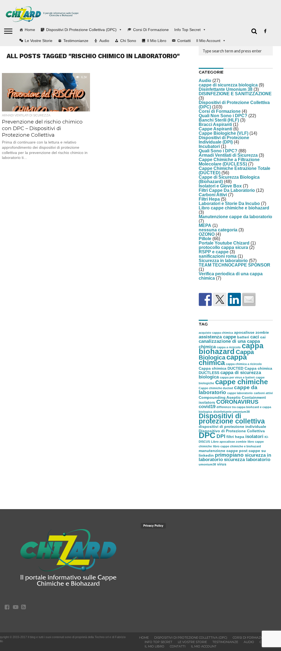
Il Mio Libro (156, 40)
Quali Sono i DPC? (218, 150)
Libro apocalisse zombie (228, 441)
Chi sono (128, 40)
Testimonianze (75, 40)
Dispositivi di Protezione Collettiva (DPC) (81, 29)
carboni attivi (263, 393)
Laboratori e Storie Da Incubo (229, 203)
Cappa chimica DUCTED (221, 368)
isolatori (254, 436)
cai (263, 337)
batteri (243, 337)
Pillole (205, 238)
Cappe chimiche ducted (216, 388)
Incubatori (209, 146)
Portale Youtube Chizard (224, 243)
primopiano (229, 455)
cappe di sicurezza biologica (228, 85)
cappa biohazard (231, 349)
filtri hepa (235, 436)
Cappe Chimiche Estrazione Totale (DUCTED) (234, 170)
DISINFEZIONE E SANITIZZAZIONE (235, 93)
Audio (104, 40)
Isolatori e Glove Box (220, 186)
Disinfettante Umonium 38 (225, 89)
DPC (207, 435)
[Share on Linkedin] (234, 299)
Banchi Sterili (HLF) (219, 120)
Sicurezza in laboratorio (223, 260)
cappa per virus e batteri (237, 377)
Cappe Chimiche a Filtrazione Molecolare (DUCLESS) (229, 161)
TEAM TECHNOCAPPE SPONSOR (234, 265)
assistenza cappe (217, 336)
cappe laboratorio (240, 393)
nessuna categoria (218, 230)
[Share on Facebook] (205, 299)
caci (254, 336)
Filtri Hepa (209, 199)
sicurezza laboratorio (247, 459)
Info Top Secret (187, 29)
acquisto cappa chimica (216, 332)
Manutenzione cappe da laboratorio (235, 216)
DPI (221, 436)
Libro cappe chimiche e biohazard (234, 208)
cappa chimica (223, 359)
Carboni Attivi (213, 194)
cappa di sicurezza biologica (230, 375)
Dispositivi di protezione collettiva (232, 418)
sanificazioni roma (218, 256)
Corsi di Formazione (151, 29)
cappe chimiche (241, 382)
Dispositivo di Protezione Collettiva (232, 431)
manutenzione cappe (218, 450)
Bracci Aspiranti (215, 124)
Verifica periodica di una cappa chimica (231, 275)
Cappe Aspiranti (215, 129)
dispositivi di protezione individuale (232, 426)
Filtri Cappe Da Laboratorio (227, 190)
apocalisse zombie (251, 332)
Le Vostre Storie (38, 40)
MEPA (205, 225)
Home (30, 29)
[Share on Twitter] (219, 299)
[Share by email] (248, 299)
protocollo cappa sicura (223, 247)
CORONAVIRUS (237, 402)
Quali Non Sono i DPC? (223, 115)
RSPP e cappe (214, 251)
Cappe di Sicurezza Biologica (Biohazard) (229, 179)
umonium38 (207, 464)
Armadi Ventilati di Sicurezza (228, 155)
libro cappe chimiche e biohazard (237, 446)
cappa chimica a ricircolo (244, 364)
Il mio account (208, 40)
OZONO (207, 234)
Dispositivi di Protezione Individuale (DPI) (224, 139)
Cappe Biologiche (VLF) (223, 133)
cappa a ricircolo (229, 347)
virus (221, 464)
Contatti (184, 40)
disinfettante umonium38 (231, 411)
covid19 (207, 406)
